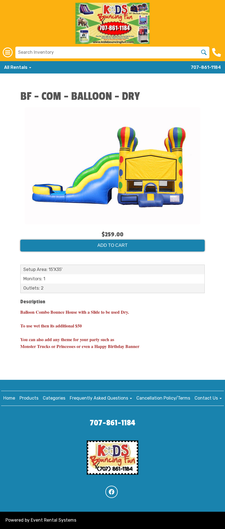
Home (9, 398)
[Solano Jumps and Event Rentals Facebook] (111, 492)
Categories (54, 398)
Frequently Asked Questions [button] (99, 398)
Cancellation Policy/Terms (163, 398)
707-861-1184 (206, 67)
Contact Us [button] (207, 398)
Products (28, 398)
